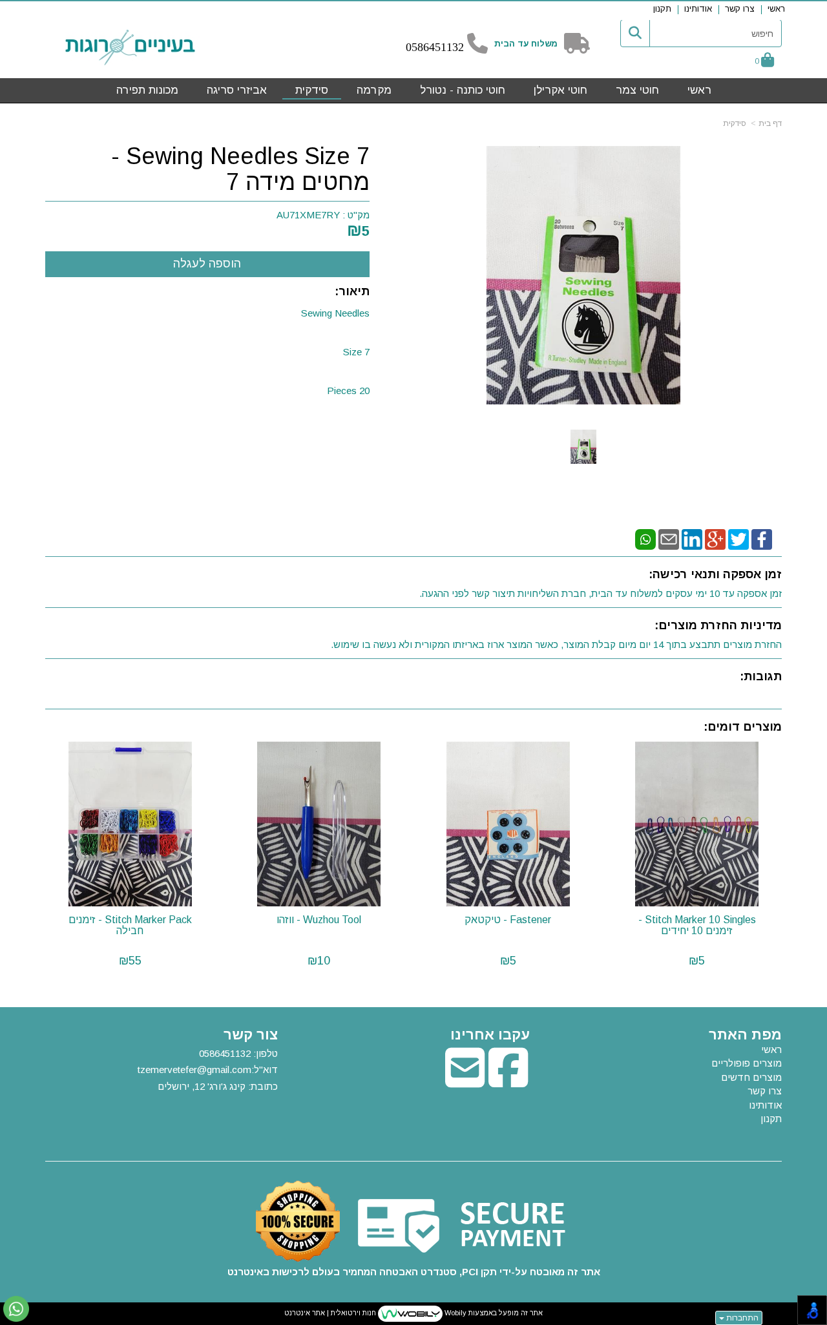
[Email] (668, 538)
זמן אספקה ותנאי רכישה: (715, 574)
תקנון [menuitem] (662, 9)
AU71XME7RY (308, 214)
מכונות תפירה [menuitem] (147, 90)
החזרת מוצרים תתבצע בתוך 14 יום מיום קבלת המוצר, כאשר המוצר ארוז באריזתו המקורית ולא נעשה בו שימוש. (556, 644)
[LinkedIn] (692, 538)
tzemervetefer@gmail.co (190, 1069)
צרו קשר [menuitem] (740, 9)
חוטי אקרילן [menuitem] (560, 90)
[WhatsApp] (645, 538)
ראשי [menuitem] (776, 9)
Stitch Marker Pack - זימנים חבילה (130, 925)
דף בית (770, 123)
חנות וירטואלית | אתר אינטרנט (330, 1313)
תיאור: (352, 291)
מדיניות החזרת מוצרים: (718, 625)
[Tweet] (738, 538)
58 (417, 47)
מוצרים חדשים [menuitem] (751, 1077)
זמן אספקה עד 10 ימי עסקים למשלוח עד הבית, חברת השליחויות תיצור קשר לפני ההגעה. (600, 593)
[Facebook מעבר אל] (508, 1081)
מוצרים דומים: (743, 726)
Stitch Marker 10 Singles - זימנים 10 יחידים (697, 925)
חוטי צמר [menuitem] (637, 90)
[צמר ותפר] (130, 47)
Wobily (454, 1313)
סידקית (734, 123)
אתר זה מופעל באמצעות (413, 1313)
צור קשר (251, 1035)
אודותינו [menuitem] (698, 9)
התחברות (741, 1317)
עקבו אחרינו (490, 1035)
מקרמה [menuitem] (374, 90)
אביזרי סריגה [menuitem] (237, 90)
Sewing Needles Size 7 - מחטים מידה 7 (240, 168)
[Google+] (715, 538)
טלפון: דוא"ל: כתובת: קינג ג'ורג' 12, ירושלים (208, 1070)
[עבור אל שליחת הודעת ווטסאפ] (16, 1309)
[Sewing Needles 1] (583, 447)
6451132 (443, 47)
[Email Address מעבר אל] (465, 1081)
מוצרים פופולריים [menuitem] (746, 1063)
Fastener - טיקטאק (508, 919)
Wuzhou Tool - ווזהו (319, 919)
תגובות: (761, 676)
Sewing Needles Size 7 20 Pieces (335, 352)
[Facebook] (761, 538)
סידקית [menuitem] (311, 90)
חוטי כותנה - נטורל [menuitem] (462, 90)
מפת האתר (745, 1035)
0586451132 (225, 1053)
